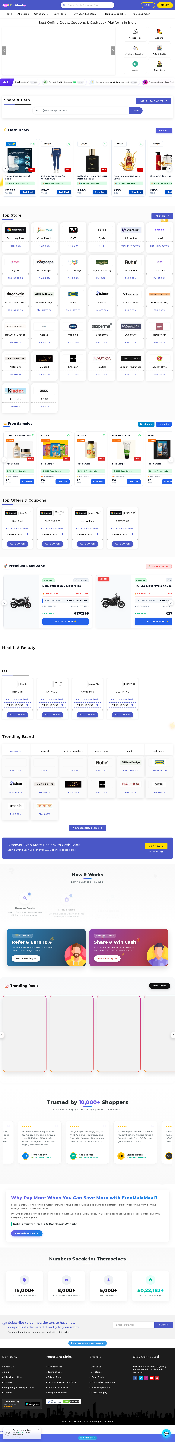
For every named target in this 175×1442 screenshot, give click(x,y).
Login (147, 5)
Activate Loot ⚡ (65, 621)
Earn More (60, 14)
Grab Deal (28, 192)
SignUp (165, 5)
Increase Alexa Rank (12, 1431)
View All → (164, 130)
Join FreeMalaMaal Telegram (89, 1343)
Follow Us (160, 985)
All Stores (23, 14)
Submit (163, 1324)
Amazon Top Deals (85, 14)
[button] (4, 50)
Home (8, 14)
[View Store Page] (11, 144)
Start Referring (24, 958)
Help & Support (114, 14)
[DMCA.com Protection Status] (71, 1401)
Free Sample (12, 464)
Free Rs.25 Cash (141, 14)
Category (39, 14)
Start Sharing (106, 958)
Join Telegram (87, 1438)
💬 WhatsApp (81, 580)
